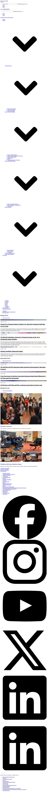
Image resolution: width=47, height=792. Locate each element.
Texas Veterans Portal (7, 489)
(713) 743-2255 (3, 471)
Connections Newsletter (9, 254)
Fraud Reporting (6, 781)
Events (6, 303)
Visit (3, 5)
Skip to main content (4, 0)
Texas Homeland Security (7, 779)
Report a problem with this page (8, 777)
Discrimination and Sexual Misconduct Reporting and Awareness (14, 487)
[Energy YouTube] (25, 627)
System (5, 492)
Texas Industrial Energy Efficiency (13, 160)
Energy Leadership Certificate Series (14, 205)
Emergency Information (7, 479)
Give (4, 7)
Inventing (6, 300)
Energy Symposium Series (10, 253)
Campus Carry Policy (7, 475)
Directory (4, 478)
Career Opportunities (6, 477)
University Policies (6, 790)
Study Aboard (9, 206)
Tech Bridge (7, 306)
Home (4, 19)
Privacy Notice (5, 784)
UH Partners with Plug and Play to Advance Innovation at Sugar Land (21, 385)
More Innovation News (7, 360)
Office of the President (7, 484)
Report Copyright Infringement (8, 486)
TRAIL (4, 780)
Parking (4, 485)
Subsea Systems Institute (11, 156)
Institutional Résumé (6, 786)
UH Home (5, 310)
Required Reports (6, 787)
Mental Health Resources (7, 483)
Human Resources (6, 481)
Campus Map (5, 476)
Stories (6, 304)
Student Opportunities (7, 308)
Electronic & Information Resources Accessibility (12, 788)
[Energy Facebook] (25, 539)
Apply (4, 6)
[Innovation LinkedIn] (25, 773)
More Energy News (6, 317)
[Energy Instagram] (25, 583)
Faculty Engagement (11, 110)
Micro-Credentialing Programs (12, 204)
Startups (6, 302)
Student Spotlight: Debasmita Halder (11, 351)
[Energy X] (25, 672)
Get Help (4, 480)
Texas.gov (4, 778)
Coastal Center (10, 157)
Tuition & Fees (5, 490)
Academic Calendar (6, 473)
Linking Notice (5, 783)
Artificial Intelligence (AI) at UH (9, 474)
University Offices (6, 493)
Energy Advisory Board (11, 108)
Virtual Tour (5, 494)
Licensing (7, 301)
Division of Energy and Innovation (6, 17)
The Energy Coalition (11, 109)
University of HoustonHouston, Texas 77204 (4, 470)
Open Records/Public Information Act (9, 488)
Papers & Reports (10, 250)
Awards (6, 305)
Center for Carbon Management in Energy (15, 155)
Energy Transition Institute (12, 154)
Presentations (9, 252)
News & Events (5, 307)
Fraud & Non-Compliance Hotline (9, 782)
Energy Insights (10, 251)
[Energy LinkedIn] (25, 722)
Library (4, 482)
